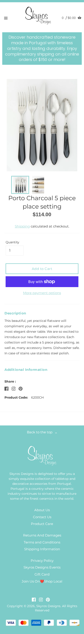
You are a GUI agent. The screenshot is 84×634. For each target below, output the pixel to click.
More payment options (42, 293)
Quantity (12, 242)
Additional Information (25, 369)
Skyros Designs (48, 606)
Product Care (42, 524)
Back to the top (41, 432)
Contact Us (42, 517)
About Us (42, 510)
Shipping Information (42, 549)
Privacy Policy (42, 560)
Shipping (22, 226)
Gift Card (42, 574)
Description (15, 313)
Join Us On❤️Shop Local (42, 581)
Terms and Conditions (42, 542)
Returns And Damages (42, 535)
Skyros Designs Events (42, 567)
